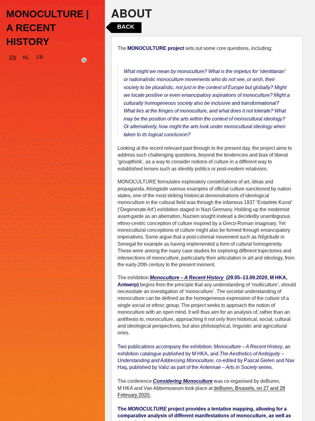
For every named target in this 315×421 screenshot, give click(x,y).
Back (125, 26)
